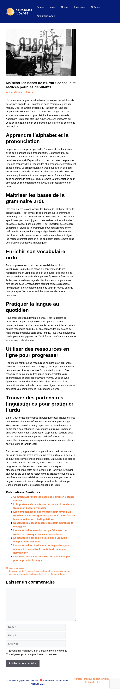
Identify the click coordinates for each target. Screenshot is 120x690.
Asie (52, 7)
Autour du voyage (46, 16)
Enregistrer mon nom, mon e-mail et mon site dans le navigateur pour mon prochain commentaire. (38, 652)
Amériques (79, 7)
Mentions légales (92, 682)
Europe (40, 7)
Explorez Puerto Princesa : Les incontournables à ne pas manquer (40, 571)
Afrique (64, 7)
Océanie (95, 7)
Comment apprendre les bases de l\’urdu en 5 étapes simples (37, 574)
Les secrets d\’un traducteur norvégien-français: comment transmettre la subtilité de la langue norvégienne (41, 549)
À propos (78, 679)
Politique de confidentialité (96, 679)
